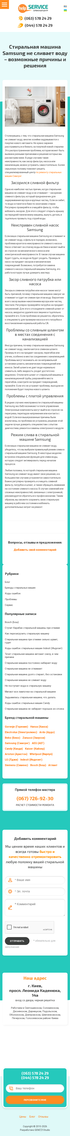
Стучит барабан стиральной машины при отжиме (32, 627)
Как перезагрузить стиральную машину (27, 633)
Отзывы (43, 1116)
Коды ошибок (13, 593)
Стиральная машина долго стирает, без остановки (33, 674)
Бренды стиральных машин (20, 587)
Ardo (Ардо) (47, 732)
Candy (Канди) (14, 748)
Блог (7, 582)
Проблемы (11, 599)
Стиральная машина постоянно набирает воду (31, 662)
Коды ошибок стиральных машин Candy (27, 703)
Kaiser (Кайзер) (35, 748)
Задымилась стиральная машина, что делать (30, 697)
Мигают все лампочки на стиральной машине (30, 691)
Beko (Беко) (12, 737)
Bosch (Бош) (12, 622)
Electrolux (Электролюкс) (21, 732)
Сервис (9, 605)
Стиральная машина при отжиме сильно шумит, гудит (31, 641)
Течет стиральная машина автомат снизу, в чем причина (31, 656)
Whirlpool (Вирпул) (41, 754)
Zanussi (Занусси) (33, 737)
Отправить (17, 941)
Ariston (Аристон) (16, 754)
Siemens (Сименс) (16, 765)
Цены (22, 1116)
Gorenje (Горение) (16, 726)
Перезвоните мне (35, 1099)
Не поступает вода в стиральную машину (28, 685)
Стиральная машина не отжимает (23, 668)
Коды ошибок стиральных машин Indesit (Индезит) (33, 648)
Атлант (52, 765)
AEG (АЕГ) (38, 743)
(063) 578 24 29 (38, 18)
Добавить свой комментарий (35, 549)
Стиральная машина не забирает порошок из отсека (34, 708)
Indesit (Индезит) (31, 759)
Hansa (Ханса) (39, 726)
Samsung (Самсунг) (17, 743)
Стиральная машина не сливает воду (25, 680)
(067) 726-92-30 (35, 798)
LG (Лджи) (11, 759)
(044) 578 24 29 (39, 25)
